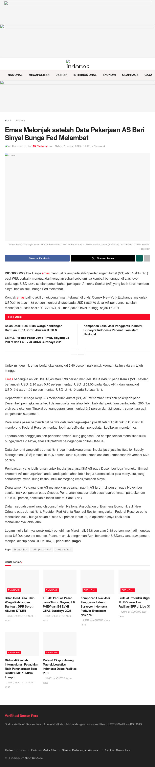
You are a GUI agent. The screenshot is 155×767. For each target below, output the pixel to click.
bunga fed (20, 549)
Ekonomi (109, 75)
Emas (9, 379)
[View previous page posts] (74, 352)
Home (8, 120)
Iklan (22, 750)
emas (46, 273)
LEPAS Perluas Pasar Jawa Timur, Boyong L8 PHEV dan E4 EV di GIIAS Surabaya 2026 (37, 339)
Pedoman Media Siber (44, 750)
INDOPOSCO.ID (33, 757)
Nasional (15, 75)
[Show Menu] (6, 64)
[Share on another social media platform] (147, 258)
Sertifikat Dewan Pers (117, 750)
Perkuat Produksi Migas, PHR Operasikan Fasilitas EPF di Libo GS (135, 602)
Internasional (85, 75)
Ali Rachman (40, 146)
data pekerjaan (41, 549)
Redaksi (9, 750)
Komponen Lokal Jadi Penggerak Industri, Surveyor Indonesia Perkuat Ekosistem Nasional (113, 330)
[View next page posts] (81, 352)
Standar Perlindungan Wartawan (80, 750)
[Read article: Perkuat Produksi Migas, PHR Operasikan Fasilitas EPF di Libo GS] (135, 582)
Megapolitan (39, 75)
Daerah (61, 75)
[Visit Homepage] (77, 64)
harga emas (63, 549)
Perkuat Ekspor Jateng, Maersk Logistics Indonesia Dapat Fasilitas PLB (60, 666)
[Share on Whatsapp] (139, 258)
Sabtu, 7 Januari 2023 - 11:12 (72, 146)
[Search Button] (148, 64)
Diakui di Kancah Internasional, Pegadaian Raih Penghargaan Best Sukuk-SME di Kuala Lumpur (21, 668)
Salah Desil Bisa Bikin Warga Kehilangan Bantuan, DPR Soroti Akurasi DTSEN (33, 328)
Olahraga (130, 75)
